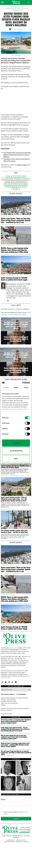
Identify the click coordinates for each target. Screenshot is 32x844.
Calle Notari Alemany (7, 179)
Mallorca (25, 8)
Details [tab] (16, 387)
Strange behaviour (11, 186)
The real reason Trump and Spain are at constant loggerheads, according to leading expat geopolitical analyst (16, 752)
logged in (13, 309)
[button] (29, 689)
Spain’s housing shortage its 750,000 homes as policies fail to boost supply (14, 279)
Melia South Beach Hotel (19, 181)
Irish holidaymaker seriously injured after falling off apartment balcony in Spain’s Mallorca (17, 155)
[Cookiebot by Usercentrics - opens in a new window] (22, 383)
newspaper (15, 184)
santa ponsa (24, 184)
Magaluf (27, 179)
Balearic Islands (11, 8)
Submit (16, 819)
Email (3, 799)
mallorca (8, 181)
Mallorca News (22, 165)
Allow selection (16, 451)
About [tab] (26, 387)
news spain (7, 184)
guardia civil (19, 179)
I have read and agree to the (16, 813)
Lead (19, 8)
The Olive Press (22, 186)
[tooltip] (7, 300)
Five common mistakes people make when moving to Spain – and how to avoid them (14, 531)
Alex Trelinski (18, 29)
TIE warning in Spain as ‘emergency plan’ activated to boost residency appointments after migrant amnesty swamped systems (16, 721)
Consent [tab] (5, 387)
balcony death (10, 176)
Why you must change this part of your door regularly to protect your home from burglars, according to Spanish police (14, 737)
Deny (16, 458)
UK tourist (16, 189)
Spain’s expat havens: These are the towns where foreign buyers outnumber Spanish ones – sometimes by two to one (15, 220)
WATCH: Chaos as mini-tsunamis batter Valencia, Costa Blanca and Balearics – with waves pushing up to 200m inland (14, 250)
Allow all (16, 443)
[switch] (27, 423)
